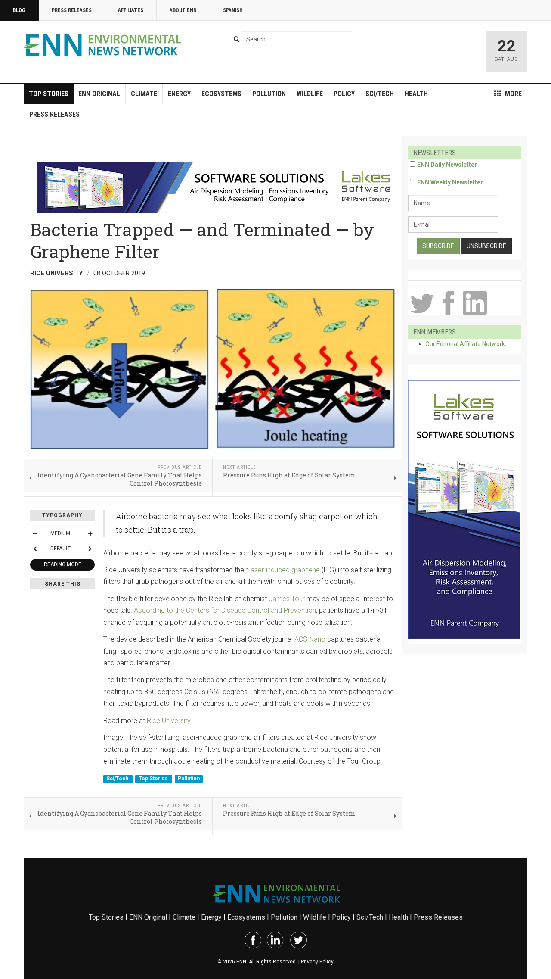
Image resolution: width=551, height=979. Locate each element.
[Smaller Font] (35, 533)
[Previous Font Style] (35, 548)
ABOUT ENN (183, 10)
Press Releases (72, 10)
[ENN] (105, 45)
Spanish (233, 10)
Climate (144, 94)
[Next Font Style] (90, 548)
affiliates (130, 10)
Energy (179, 94)
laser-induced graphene (284, 570)
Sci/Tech (379, 94)
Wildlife (310, 94)
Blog (19, 10)
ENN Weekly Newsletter (450, 182)
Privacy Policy (317, 962)
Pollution (269, 94)
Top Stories (48, 94)
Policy (344, 94)
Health (416, 94)
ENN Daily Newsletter (447, 164)
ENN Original (99, 94)
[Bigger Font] (90, 533)
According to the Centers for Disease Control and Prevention (225, 610)
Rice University (169, 721)
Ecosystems (221, 94)
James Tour (287, 599)
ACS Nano (309, 639)
